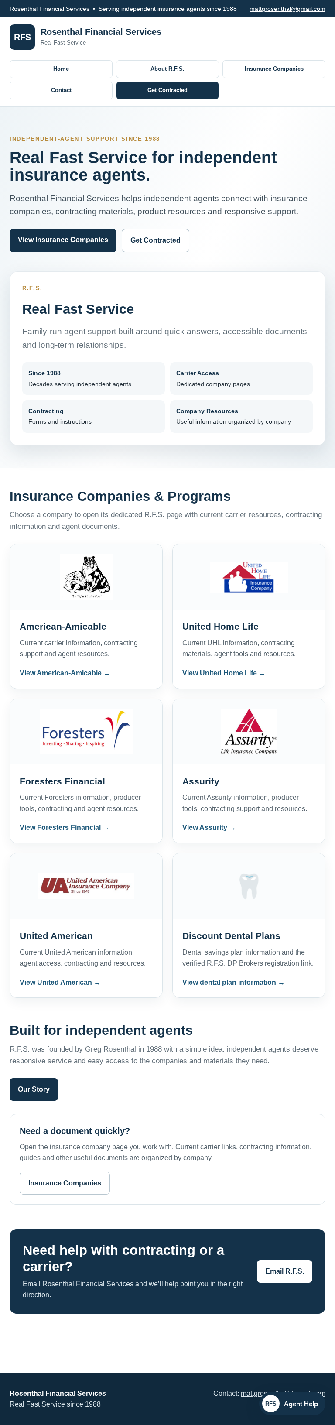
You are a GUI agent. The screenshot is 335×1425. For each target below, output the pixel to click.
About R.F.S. (167, 68)
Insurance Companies (274, 68)
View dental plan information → (233, 982)
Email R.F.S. (284, 1271)
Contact (61, 90)
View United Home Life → (224, 673)
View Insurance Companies (63, 239)
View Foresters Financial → (64, 827)
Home (61, 68)
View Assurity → (209, 827)
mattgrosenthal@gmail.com (287, 8)
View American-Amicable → (65, 673)
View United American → (60, 982)
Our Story (34, 1089)
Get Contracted (167, 90)
